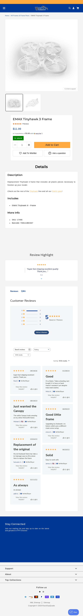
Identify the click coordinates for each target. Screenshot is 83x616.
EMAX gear (57, 191)
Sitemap (47, 602)
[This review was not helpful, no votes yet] (35, 389)
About (8, 574)
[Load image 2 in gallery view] (32, 102)
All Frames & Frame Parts (20, 15)
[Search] (69, 8)
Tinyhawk (34, 191)
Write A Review (41, 332)
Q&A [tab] (23, 291)
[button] (3, 8)
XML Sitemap (35, 602)
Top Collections (13, 580)
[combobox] (42, 349)
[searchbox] (20, 349)
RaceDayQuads (48, 606)
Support (9, 568)
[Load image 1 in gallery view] (14, 102)
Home (7, 15)
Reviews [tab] (14, 291)
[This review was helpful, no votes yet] (31, 389)
